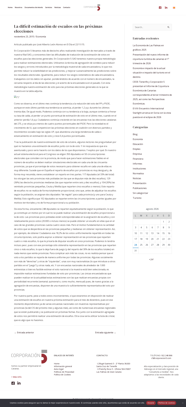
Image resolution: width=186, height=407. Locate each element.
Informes (137, 163)
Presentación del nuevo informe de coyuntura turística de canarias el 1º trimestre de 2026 (151, 59)
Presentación (139, 183)
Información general (63, 366)
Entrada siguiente (105, 332)
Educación (138, 144)
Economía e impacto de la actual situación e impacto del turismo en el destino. (151, 72)
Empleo (136, 148)
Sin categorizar (140, 193)
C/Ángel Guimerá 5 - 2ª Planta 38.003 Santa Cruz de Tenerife (113, 365)
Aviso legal (58, 369)
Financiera (138, 158)
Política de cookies (166, 403)
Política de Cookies (62, 374)
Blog (135, 134)
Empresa (137, 153)
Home (57, 363)
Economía (41, 36)
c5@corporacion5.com (161, 358)
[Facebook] (13, 383)
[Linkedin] (166, 7)
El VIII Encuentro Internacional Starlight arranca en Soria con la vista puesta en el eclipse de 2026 (152, 113)
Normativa (138, 173)
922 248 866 (166, 355)
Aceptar (150, 403)
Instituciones (139, 168)
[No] (182, 403)
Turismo (137, 197)
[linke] (160, 7)
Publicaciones (140, 188)
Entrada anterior (24, 332)
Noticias (137, 178)
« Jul (151, 259)
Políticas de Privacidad (64, 372)
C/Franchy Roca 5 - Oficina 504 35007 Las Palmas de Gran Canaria (113, 370)
